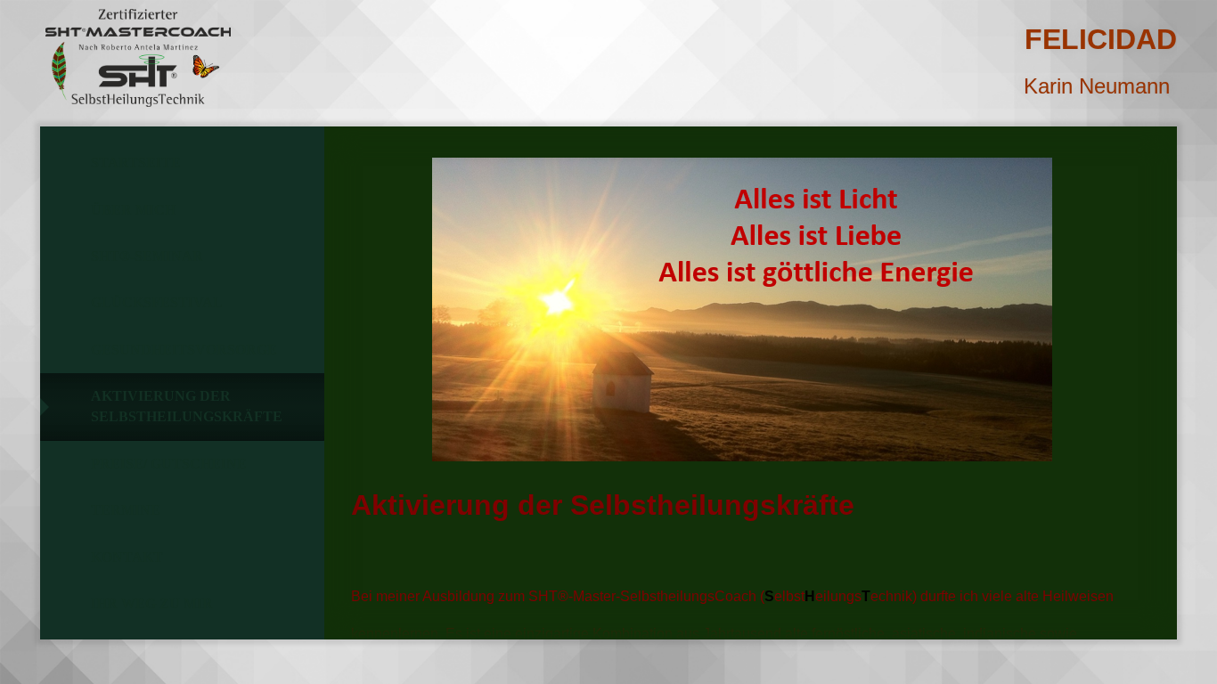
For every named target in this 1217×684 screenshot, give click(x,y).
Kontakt (127, 557)
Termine (125, 509)
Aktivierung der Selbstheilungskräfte (186, 405)
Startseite (136, 162)
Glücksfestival (157, 302)
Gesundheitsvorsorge (184, 349)
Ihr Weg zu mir (152, 603)
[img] (138, 58)
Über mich (133, 209)
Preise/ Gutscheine (169, 463)
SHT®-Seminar (147, 256)
